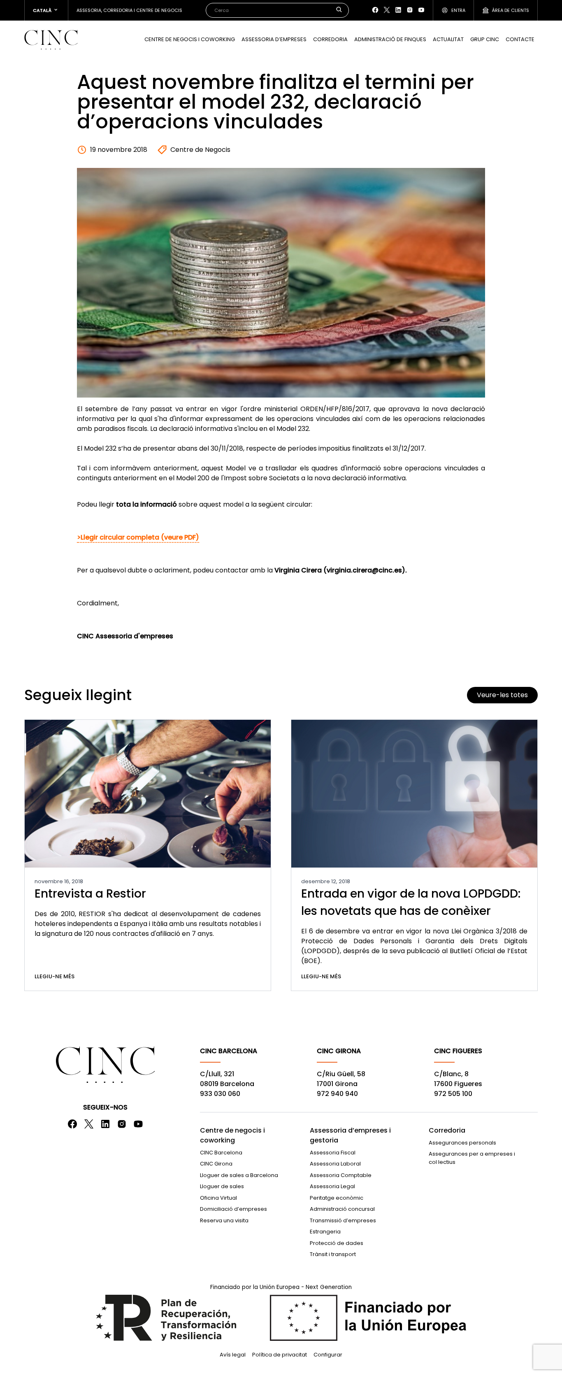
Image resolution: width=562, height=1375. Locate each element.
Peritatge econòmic (336, 1198)
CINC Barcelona (221, 1152)
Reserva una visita (224, 1220)
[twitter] (386, 10)
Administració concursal (342, 1209)
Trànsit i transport (333, 1254)
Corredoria (330, 39)
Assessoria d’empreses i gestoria (350, 1135)
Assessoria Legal (332, 1186)
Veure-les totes (502, 695)
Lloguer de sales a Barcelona (239, 1175)
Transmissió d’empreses (343, 1220)
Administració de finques (390, 39)
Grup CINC (484, 39)
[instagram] (409, 10)
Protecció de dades (336, 1243)
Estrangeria (325, 1231)
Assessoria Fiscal (332, 1152)
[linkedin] (398, 10)
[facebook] (375, 10)
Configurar (328, 1355)
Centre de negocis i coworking (189, 39)
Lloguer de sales (222, 1186)
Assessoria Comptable (341, 1175)
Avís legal (233, 1355)
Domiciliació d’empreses (233, 1209)
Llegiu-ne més (54, 976)
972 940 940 (337, 1093)
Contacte (520, 39)
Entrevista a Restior (90, 894)
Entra (458, 10)
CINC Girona (216, 1164)
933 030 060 (220, 1093)
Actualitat (448, 39)
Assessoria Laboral (335, 1164)
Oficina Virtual (218, 1198)
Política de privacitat (279, 1355)
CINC (51, 39)
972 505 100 (453, 1093)
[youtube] (421, 10)
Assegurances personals (462, 1143)
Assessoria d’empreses (274, 39)
